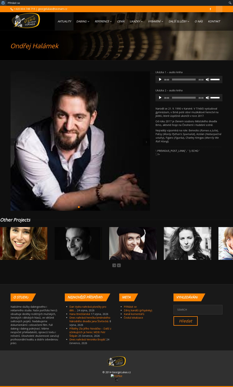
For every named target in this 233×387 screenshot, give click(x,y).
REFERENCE (102, 21)
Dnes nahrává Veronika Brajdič (87, 339)
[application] (188, 79)
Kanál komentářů (134, 314)
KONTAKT (214, 21)
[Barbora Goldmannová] (183, 247)
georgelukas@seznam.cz (52, 9)
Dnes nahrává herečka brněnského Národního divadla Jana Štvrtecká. (89, 319)
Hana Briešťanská (79, 314)
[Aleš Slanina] (74, 247)
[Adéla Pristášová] (19, 247)
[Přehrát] (160, 79)
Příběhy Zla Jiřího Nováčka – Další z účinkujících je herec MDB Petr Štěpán (90, 332)
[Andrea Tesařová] (128, 247)
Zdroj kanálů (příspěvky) (138, 310)
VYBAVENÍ (154, 21)
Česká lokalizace (133, 317)
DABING (81, 21)
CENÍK (121, 21)
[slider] (215, 79)
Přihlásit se (130, 306)
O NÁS (199, 21)
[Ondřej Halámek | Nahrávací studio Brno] (26, 20)
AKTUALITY (64, 21)
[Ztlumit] (207, 79)
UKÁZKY (135, 21)
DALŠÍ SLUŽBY (178, 21)
